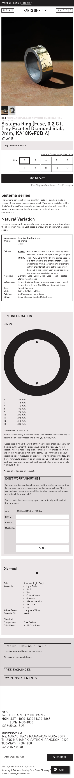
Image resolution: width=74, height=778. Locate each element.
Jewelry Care (28, 770)
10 (35, 168)
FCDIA (21, 257)
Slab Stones (31, 279)
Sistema (29, 288)
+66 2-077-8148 (12, 747)
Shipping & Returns (10, 770)
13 (67, 168)
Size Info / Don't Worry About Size (57, 155)
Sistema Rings (32, 282)
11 (46, 168)
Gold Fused (33, 276)
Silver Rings (31, 285)
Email (8, 523)
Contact (32, 767)
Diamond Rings (57, 285)
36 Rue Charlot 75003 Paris (23, 715)
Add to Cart (37, 178)
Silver (42, 276)
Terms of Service (8, 774)
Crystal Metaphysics (42, 297)
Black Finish (53, 276)
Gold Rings (43, 285)
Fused (21, 288)
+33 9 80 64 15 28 (12, 726)
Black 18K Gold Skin (38, 252)
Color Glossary (25, 297)
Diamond (22, 276)
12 (57, 168)
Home (3, 118)
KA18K (21, 251)
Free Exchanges (65, 185)
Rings (21, 282)
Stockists (20, 767)
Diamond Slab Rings (50, 282)
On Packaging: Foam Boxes (31, 294)
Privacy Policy (23, 774)
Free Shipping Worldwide (43, 185)
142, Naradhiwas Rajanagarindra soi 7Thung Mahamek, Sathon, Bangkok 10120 (34, 738)
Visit (11, 767)
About (4, 767)
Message (9, 528)
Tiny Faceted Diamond (39, 258)
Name (8, 517)
